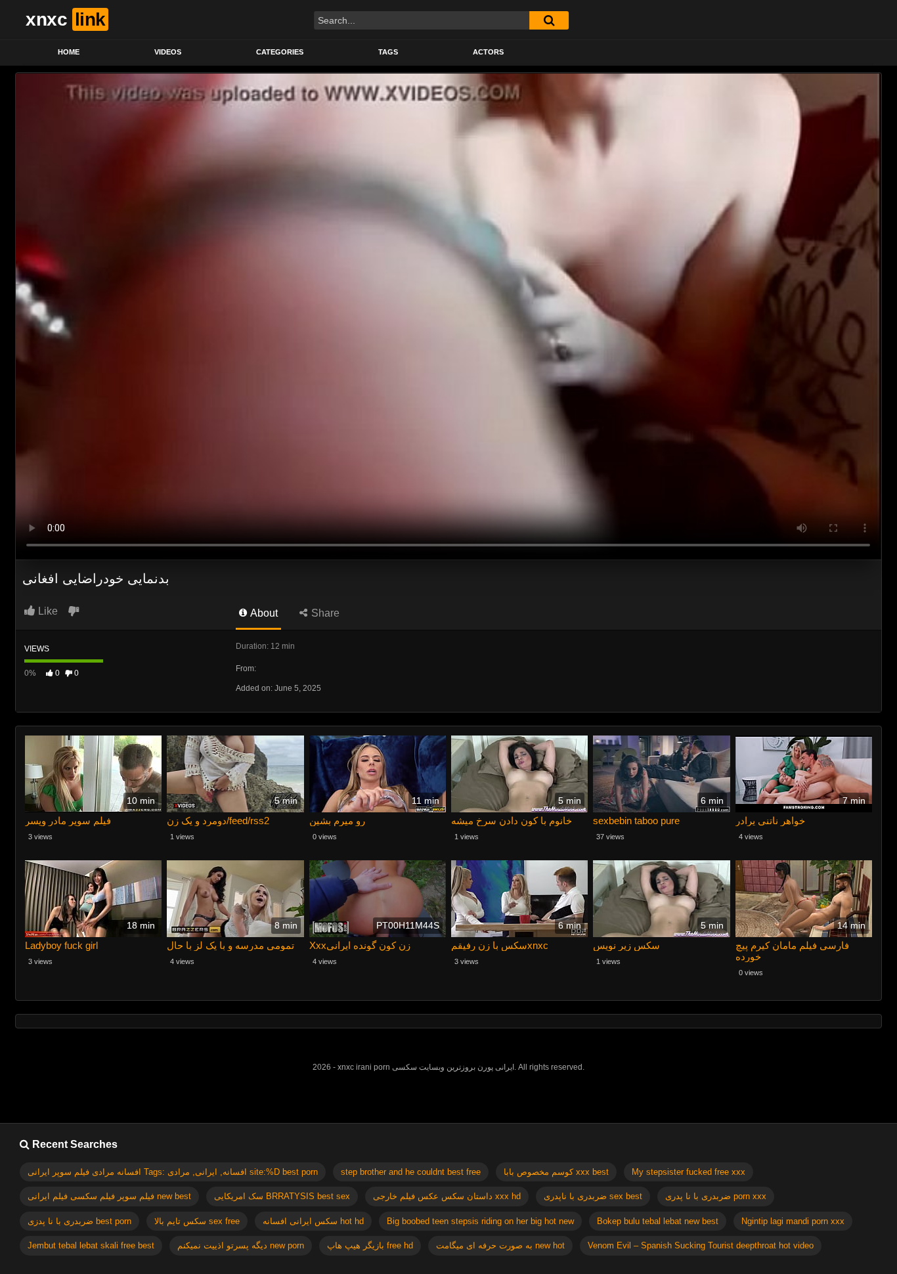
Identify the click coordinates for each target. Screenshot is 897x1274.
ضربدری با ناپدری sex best (593, 1196)
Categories (279, 52)
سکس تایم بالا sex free (197, 1221)
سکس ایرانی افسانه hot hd (313, 1221)
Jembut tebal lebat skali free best (91, 1245)
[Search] (549, 20)
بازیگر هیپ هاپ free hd (370, 1245)
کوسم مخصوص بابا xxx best (556, 1172)
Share (324, 613)
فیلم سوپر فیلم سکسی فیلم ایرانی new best (109, 1196)
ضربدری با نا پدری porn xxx (715, 1196)
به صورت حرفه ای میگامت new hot (500, 1245)
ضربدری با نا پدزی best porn (79, 1221)
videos (167, 52)
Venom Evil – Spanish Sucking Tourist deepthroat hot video (701, 1245)
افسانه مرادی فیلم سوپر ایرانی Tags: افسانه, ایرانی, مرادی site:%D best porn (173, 1172)
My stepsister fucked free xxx (688, 1172)
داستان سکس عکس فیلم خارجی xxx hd (447, 1196)
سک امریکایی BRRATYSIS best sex (282, 1196)
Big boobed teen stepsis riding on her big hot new (480, 1221)
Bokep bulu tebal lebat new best (657, 1221)
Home (68, 52)
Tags (388, 52)
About (263, 613)
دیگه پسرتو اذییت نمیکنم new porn (240, 1245)
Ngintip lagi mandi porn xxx (792, 1221)
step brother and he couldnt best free (411, 1172)
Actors (488, 52)
